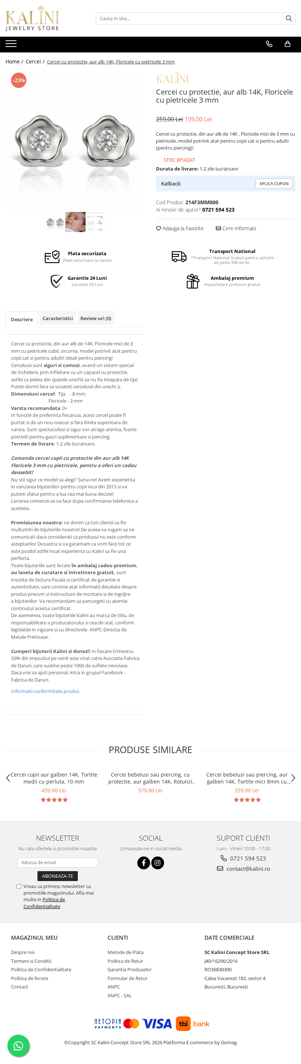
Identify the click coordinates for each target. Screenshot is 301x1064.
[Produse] (12, 45)
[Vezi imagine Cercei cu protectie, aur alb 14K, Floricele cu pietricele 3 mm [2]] (96, 222)
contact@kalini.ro (247, 868)
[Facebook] (143, 862)
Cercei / (36, 61)
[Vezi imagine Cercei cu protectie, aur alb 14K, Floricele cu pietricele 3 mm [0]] (55, 222)
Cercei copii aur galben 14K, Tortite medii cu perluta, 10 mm (54, 778)
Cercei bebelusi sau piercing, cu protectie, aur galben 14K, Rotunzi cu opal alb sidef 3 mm (150, 778)
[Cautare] (288, 18)
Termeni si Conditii (31, 961)
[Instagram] (157, 862)
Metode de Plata (126, 952)
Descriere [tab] (22, 319)
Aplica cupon (274, 183)
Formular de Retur (128, 978)
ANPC (114, 986)
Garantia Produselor (130, 969)
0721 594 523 (247, 858)
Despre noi (23, 952)
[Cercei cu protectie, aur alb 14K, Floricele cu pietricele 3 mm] (75, 140)
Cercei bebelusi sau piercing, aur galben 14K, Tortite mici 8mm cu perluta (247, 778)
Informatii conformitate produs (45, 691)
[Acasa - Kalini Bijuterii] (42, 18)
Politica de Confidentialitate (44, 902)
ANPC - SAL (120, 995)
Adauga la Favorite (182, 228)
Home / (15, 61)
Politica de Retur (125, 961)
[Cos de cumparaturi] (287, 44)
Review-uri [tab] (95, 318)
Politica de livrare (29, 978)
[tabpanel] (75, 140)
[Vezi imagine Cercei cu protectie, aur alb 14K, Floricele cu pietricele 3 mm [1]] (75, 222)
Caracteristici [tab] (58, 318)
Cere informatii (238, 228)
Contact (19, 986)
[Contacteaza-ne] (269, 44)
